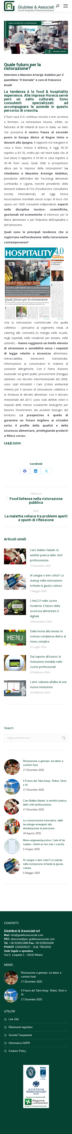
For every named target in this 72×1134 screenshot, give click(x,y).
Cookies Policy (17, 1050)
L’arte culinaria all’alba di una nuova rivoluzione (48, 684)
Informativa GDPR (19, 1043)
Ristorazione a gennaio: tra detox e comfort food (43, 763)
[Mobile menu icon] (65, 6)
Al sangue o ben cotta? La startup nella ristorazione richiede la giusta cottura (47, 580)
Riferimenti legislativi (21, 1027)
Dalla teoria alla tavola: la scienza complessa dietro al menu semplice (48, 636)
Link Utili (14, 1019)
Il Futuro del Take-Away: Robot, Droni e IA (44, 782)
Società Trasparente (20, 1035)
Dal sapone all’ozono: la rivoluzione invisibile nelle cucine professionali (46, 662)
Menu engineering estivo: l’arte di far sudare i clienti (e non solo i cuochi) (44, 842)
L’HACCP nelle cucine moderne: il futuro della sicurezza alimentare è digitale (45, 608)
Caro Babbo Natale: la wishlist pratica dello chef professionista (46, 555)
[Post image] (15, 556)
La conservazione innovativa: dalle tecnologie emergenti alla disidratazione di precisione (43, 824)
